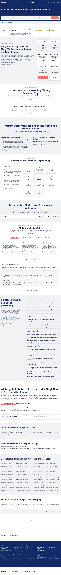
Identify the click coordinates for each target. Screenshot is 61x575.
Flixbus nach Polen (17, 547)
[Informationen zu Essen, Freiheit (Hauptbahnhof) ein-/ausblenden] (58, 417)
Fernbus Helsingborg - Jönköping (23, 485)
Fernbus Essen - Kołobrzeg (7, 432)
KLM (26, 554)
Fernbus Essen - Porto (21, 471)
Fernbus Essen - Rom (5, 469)
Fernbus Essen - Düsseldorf (36, 471)
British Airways (28, 551)
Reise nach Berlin (53, 549)
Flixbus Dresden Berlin (18, 553)
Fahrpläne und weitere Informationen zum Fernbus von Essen (15, 448)
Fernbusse (15, 545)
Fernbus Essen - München (21, 463)
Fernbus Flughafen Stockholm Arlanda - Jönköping (12, 485)
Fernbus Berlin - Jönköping (36, 477)
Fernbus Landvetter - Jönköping (37, 490)
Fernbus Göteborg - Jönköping (22, 482)
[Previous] (12, 106)
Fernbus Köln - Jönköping (6, 479)
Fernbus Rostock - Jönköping (7, 487)
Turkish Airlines (28, 549)
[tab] (14, 237)
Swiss (26, 553)
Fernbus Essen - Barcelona (51, 466)
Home (2, 511)
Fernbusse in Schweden (15, 511)
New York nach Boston (6, 555)
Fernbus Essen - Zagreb (6, 477)
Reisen (50, 545)
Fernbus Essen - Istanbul (50, 471)
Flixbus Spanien (16, 549)
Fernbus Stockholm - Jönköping (52, 479)
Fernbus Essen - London (50, 463)
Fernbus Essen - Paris (20, 432)
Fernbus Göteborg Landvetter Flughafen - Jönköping (42, 504)
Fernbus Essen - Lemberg (36, 432)
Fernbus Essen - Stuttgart (51, 469)
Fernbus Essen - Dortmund (22, 477)
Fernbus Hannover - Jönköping (8, 482)
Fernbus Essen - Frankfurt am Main (38, 463)
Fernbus (13, 2)
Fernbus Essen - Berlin (6, 435)
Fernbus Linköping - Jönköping (37, 487)
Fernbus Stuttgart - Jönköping (22, 479)
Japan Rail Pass (52, 547)
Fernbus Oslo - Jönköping (36, 479)
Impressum (15, 571)
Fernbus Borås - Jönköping (7, 490)
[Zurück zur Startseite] (5, 2)
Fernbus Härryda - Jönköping (51, 490)
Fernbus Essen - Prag (50, 474)
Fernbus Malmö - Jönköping (51, 482)
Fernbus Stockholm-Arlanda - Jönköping (25, 504)
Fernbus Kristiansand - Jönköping (23, 487)
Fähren (21, 2)
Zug (9, 2)
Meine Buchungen (42, 2)
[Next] (49, 106)
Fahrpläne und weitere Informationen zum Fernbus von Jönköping (43, 449)
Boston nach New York (6, 554)
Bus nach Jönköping (27, 511)
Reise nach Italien (53, 554)
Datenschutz (35, 571)
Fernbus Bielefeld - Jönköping (37, 485)
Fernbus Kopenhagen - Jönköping (38, 482)
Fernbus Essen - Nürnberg (22, 474)
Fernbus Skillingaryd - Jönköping (23, 490)
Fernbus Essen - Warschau (7, 474)
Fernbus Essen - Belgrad (35, 474)
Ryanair (26, 547)
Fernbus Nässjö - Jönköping (51, 487)
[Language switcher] (33, 2)
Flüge (17, 2)
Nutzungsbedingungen (24, 571)
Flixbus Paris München (18, 554)
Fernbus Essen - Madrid (6, 466)
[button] (28, 17)
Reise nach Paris (52, 551)
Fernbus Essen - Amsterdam (51, 432)
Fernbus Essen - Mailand (6, 471)
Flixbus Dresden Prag (18, 551)
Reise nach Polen (52, 553)
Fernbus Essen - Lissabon (21, 466)
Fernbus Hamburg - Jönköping (52, 477)
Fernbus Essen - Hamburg (21, 469)
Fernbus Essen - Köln (35, 469)
